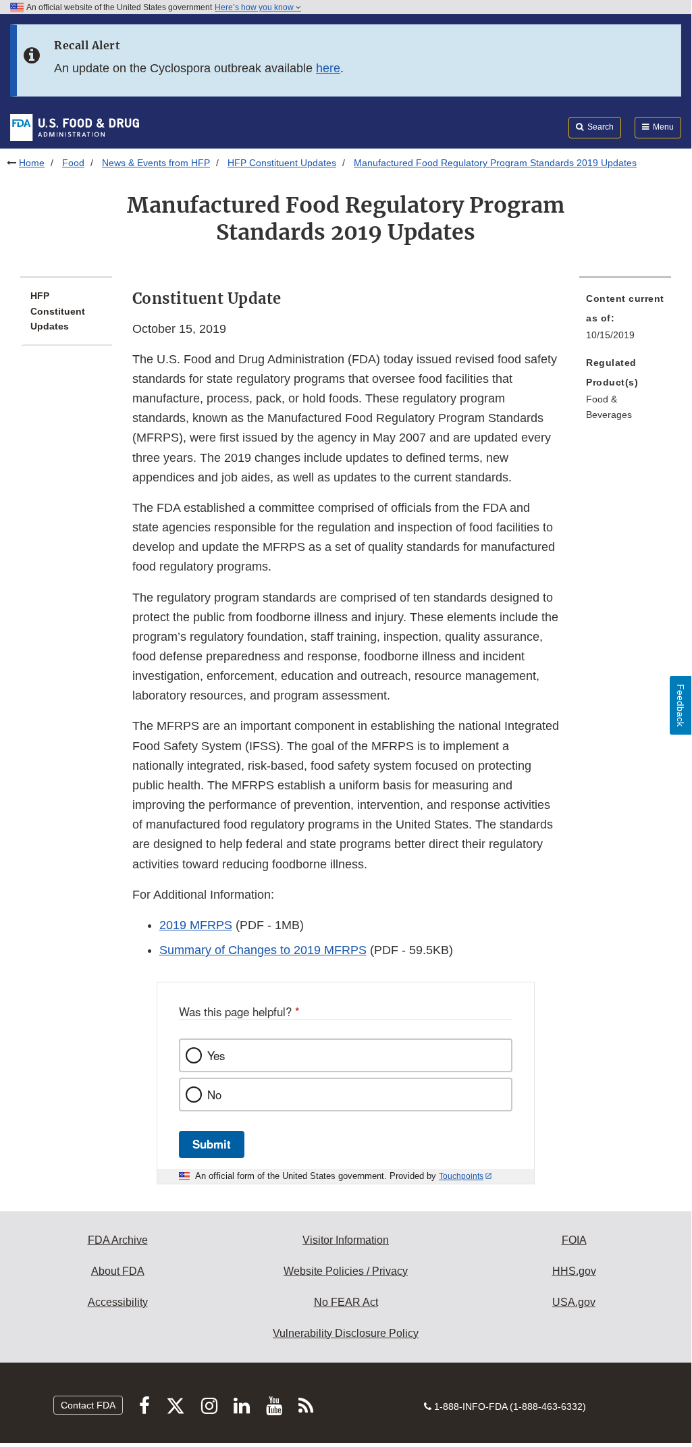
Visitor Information (345, 1240)
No (214, 1094)
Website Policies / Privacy (346, 1271)
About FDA (117, 1271)
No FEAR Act (346, 1302)
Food (73, 162)
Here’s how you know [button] (255, 7)
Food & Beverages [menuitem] (609, 407)
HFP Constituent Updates (282, 162)
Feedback (680, 705)
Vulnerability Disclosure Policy (346, 1333)
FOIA (574, 1240)
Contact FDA (88, 1405)
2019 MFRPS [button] (195, 925)
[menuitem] (625, 320)
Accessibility (118, 1302)
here (328, 68)
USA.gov (573, 1302)
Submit (211, 1144)
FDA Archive (118, 1240)
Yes (216, 1055)
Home (32, 162)
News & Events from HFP (156, 162)
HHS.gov (574, 1271)
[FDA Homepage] (74, 127)
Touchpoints (461, 1176)
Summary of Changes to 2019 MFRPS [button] (263, 950)
